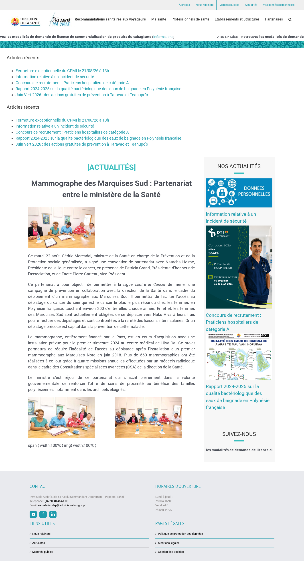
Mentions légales (169, 543)
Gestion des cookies (171, 551)
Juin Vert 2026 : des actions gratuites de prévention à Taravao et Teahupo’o (82, 94)
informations (158, 36)
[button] (290, 19)
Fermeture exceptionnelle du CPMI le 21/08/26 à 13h (62, 70)
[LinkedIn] (53, 514)
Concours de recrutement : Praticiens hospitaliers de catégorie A (72, 82)
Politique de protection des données (180, 533)
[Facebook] (43, 514)
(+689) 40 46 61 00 (56, 501)
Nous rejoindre (41, 533)
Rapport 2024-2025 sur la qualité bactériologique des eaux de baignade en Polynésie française (98, 88)
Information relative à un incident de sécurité (55, 76)
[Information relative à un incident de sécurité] (239, 192)
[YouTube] (33, 514)
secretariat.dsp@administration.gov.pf (62, 505)
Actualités (38, 543)
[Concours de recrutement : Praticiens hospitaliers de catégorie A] (239, 267)
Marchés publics (42, 551)
